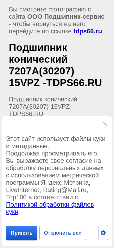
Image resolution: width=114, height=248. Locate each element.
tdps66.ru (87, 31)
